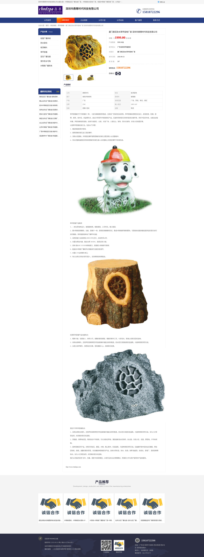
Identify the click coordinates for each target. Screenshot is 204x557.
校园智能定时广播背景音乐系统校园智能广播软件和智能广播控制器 (137, 520)
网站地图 (78, 549)
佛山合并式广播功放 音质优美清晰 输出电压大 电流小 (49, 101)
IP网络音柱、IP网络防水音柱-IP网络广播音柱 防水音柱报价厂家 (60, 520)
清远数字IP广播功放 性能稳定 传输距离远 (49, 136)
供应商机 (65, 20)
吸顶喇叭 (43, 47)
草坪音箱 (61, 25)
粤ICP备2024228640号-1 (66, 542)
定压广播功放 (45, 57)
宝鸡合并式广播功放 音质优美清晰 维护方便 (49, 110)
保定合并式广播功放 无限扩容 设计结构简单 (49, 118)
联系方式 (156, 20)
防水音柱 (43, 43)
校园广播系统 (45, 38)
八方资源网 (56, 549)
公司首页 (47, 20)
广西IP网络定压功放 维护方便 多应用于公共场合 (49, 131)
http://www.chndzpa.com (73, 467)
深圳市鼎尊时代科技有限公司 (54, 546)
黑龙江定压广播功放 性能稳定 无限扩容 (49, 114)
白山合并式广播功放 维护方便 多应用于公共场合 (49, 123)
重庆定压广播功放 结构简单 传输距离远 (49, 97)
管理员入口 (70, 549)
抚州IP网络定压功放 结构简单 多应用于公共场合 (49, 105)
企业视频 (83, 20)
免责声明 (63, 549)
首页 (47, 25)
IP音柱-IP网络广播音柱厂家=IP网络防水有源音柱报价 (82, 520)
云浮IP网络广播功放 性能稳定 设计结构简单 (49, 127)
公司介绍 (102, 20)
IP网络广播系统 (46, 66)
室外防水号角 (45, 61)
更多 (57, 91)
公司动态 (120, 20)
